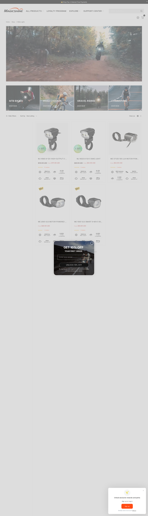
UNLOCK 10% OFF (74, 265)
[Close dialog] (92, 243)
